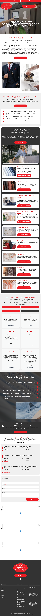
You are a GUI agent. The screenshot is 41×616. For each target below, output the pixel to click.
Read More (10, 343)
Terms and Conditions (32, 614)
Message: (4, 492)
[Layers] (39, 506)
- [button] (1, 507)
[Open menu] (38, 6)
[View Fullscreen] (1, 509)
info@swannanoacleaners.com (33, 590)
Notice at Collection (26, 614)
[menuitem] (9, 588)
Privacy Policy (8, 614)
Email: (3, 484)
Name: (3, 481)
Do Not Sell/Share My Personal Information (16, 614)
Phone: (3, 488)
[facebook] (21, 579)
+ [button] (1, 506)
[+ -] (20, 514)
